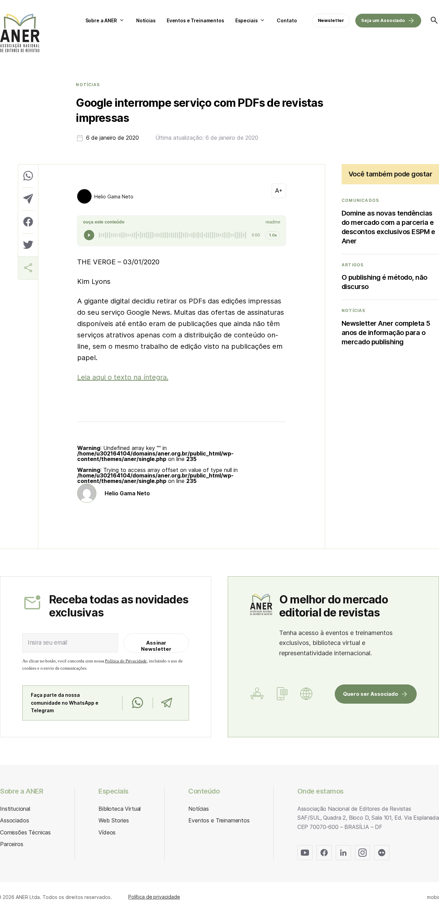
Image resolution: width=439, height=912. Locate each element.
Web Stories (113, 820)
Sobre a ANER (101, 20)
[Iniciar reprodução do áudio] (89, 235)
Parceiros (11, 844)
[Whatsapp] (137, 703)
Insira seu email (47, 642)
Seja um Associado (383, 20)
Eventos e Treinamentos (195, 20)
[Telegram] (166, 702)
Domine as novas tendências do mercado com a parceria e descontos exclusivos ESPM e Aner (388, 227)
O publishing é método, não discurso (384, 282)
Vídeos (107, 832)
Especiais (246, 20)
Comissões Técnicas (25, 832)
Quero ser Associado (370, 694)
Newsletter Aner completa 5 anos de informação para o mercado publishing (386, 332)
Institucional (15, 808)
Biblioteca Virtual (119, 808)
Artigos (353, 265)
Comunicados (360, 200)
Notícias (146, 20)
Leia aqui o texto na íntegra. (122, 377)
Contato (287, 20)
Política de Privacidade (126, 660)
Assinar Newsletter (156, 645)
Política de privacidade (154, 897)
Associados (14, 820)
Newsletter (331, 20)
